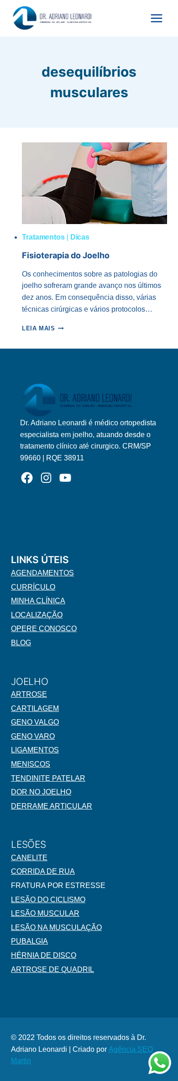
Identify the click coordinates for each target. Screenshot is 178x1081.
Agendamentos (42, 573)
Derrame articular (51, 806)
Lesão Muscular (45, 913)
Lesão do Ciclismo (48, 899)
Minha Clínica (38, 601)
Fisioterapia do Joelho (66, 255)
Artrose (29, 694)
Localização (37, 615)
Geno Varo (33, 736)
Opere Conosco (44, 628)
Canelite (29, 858)
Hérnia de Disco (43, 955)
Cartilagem (35, 708)
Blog (21, 643)
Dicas (80, 237)
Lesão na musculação (56, 927)
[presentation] (94, 183)
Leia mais (43, 328)
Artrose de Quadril (52, 969)
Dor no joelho (41, 792)
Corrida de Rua (43, 871)
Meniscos (30, 764)
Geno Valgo (35, 722)
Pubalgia (29, 941)
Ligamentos (35, 750)
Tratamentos (43, 237)
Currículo (33, 587)
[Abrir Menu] (156, 18)
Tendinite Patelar (48, 778)
